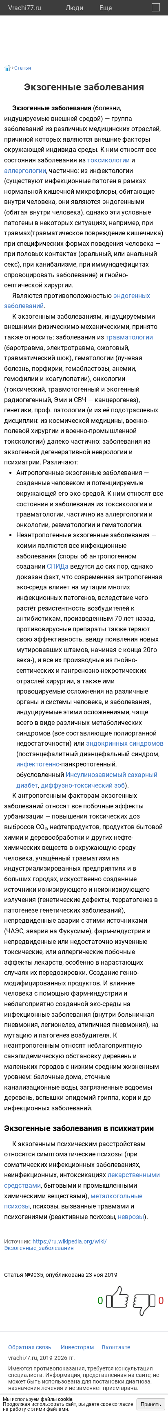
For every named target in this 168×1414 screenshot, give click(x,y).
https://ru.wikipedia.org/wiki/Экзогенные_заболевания (55, 1244)
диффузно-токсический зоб (83, 785)
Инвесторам (77, 1347)
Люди (74, 8)
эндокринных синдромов (125, 743)
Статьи (22, 68)
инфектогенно (38, 764)
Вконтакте (116, 1347)
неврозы (131, 1217)
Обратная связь (29, 1347)
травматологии (129, 337)
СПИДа (58, 566)
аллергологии (25, 171)
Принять (151, 1404)
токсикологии (108, 160)
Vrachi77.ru (24, 8)
